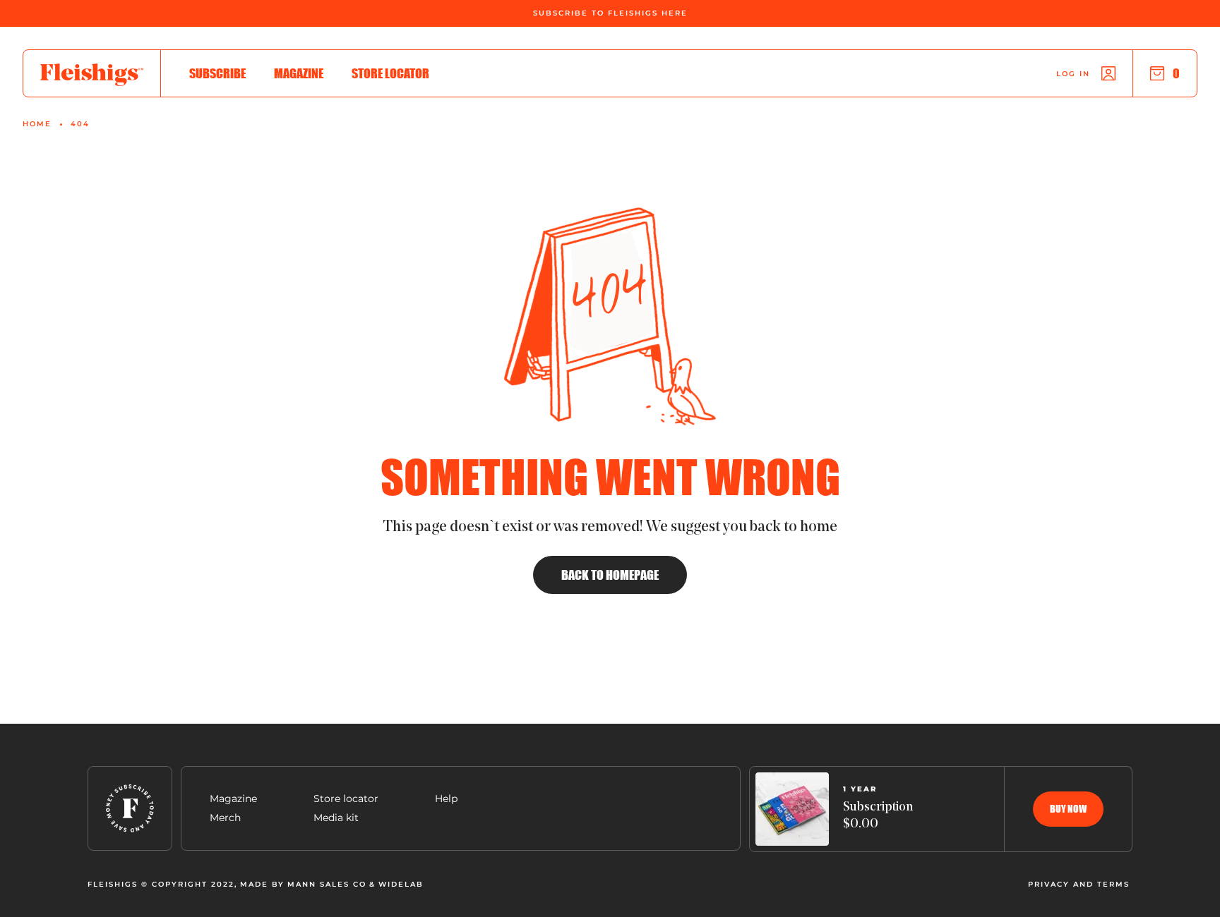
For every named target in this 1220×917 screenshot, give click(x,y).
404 (80, 124)
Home (37, 124)
